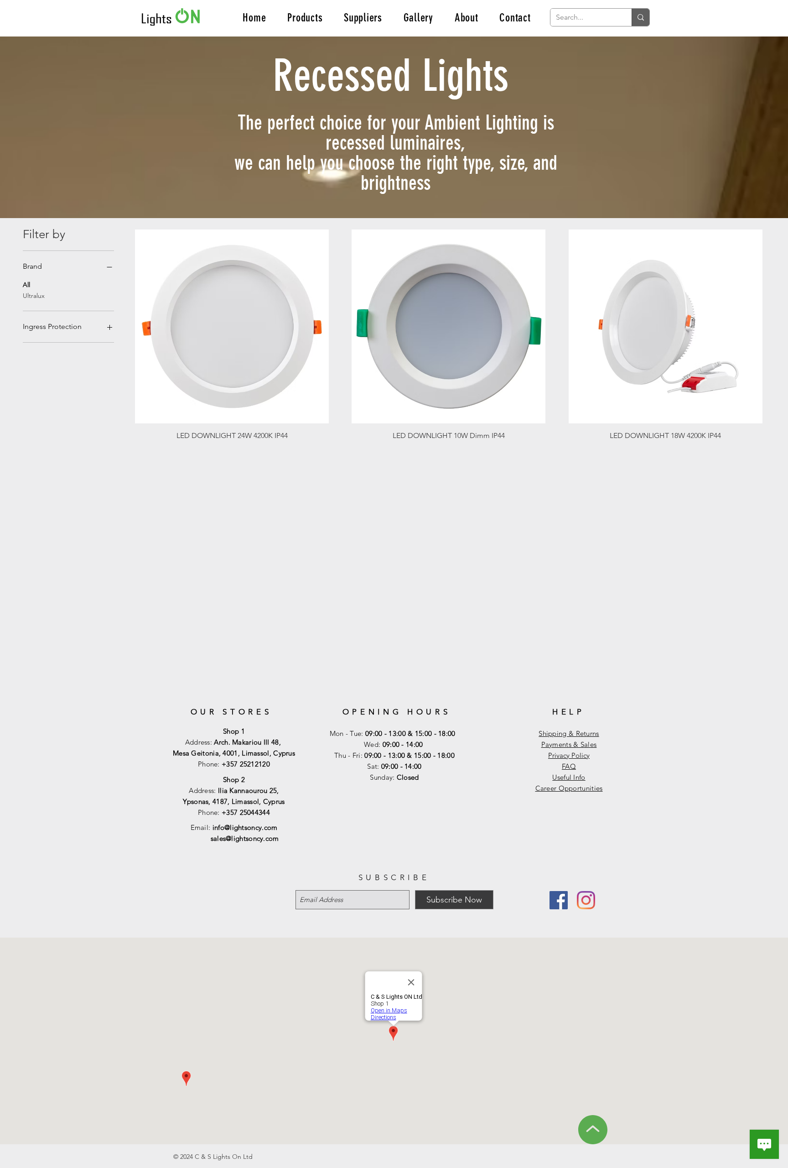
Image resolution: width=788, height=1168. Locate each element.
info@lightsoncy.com (245, 827)
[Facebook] (559, 900)
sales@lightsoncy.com (245, 838)
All (26, 285)
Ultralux (34, 296)
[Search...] (640, 17)
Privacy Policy (569, 755)
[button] (305, 17)
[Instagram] (586, 900)
